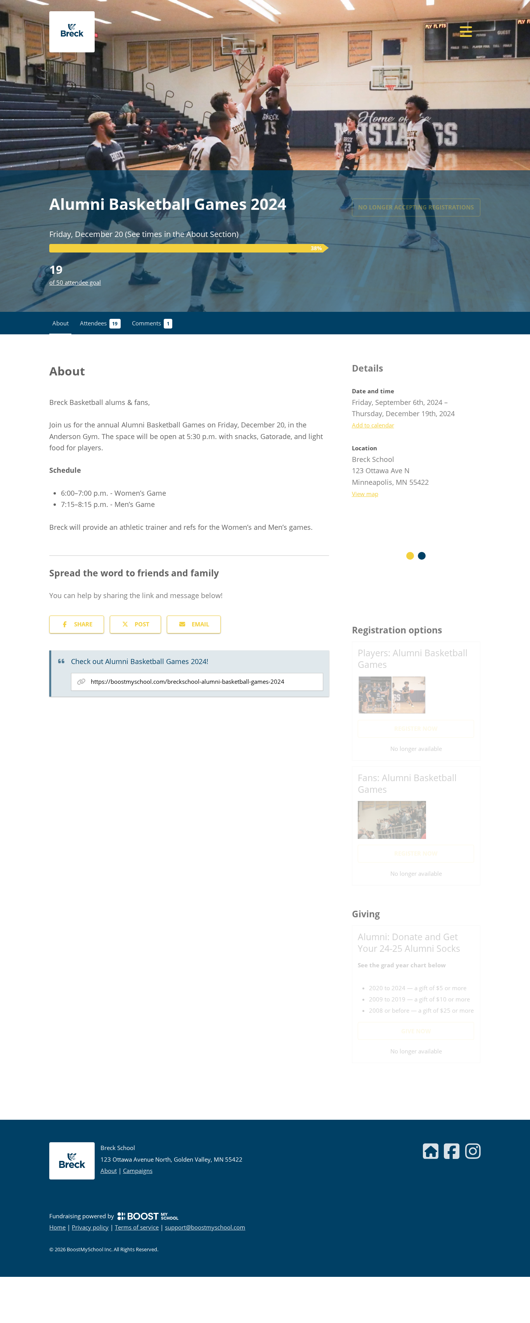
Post (142, 624)
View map (365, 494)
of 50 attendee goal (75, 282)
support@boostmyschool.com (205, 1227)
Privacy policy (90, 1227)
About (108, 1170)
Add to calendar (373, 425)
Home (57, 1227)
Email (200, 624)
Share (83, 624)
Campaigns (137, 1170)
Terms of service (137, 1227)
